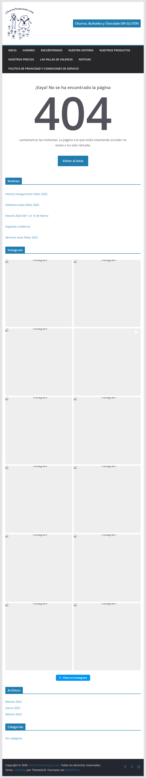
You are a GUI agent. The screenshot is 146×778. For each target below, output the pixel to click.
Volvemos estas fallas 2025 (22, 205)
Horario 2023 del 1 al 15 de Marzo (26, 215)
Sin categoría (13, 738)
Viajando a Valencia (17, 226)
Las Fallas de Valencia (56, 59)
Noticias (85, 59)
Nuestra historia (80, 50)
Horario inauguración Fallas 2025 (26, 194)
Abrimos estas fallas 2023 (21, 237)
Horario (29, 50)
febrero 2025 (13, 701)
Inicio (12, 50)
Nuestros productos (114, 50)
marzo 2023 (12, 708)
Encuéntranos (51, 50)
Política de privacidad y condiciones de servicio (43, 68)
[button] (38, 293)
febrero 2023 (13, 714)
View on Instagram (75, 677)
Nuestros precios (21, 59)
